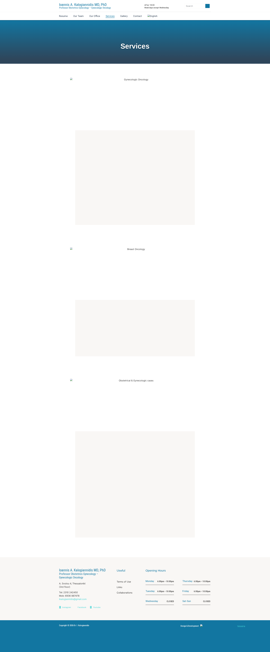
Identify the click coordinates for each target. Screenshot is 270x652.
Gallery (124, 16)
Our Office (94, 16)
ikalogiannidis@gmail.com (73, 599)
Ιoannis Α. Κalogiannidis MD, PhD (83, 5)
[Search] (207, 6)
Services (110, 16)
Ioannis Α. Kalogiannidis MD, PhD (82, 573)
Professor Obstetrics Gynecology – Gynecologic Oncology (85, 7)
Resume (63, 16)
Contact (137, 16)
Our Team (78, 16)
